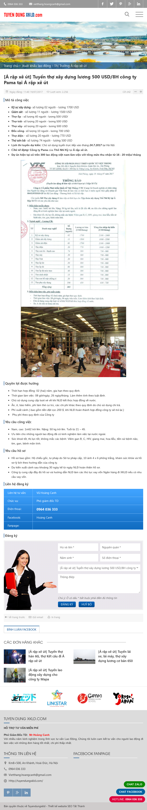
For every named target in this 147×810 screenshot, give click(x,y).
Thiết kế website (57, 806)
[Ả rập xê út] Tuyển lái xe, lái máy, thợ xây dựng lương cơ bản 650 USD (115, 656)
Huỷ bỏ (87, 604)
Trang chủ (11, 65)
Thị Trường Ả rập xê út (70, 65)
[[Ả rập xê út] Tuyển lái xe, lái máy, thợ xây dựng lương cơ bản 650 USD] (84, 656)
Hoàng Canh (44, 517)
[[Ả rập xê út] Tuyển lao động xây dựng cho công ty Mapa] (15, 675)
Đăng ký (67, 604)
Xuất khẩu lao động (36, 65)
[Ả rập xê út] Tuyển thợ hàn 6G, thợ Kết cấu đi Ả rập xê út (46, 656)
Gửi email (38, 617)
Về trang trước (17, 617)
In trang (55, 617)
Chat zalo (134, 784)
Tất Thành (79, 806)
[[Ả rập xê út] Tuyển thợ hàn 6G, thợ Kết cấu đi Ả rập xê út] (15, 656)
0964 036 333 (15, 4)
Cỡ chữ (127, 91)
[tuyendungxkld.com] (23, 15)
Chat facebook (130, 791)
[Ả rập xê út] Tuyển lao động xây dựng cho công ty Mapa (45, 674)
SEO (70, 806)
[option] (34, 667)
